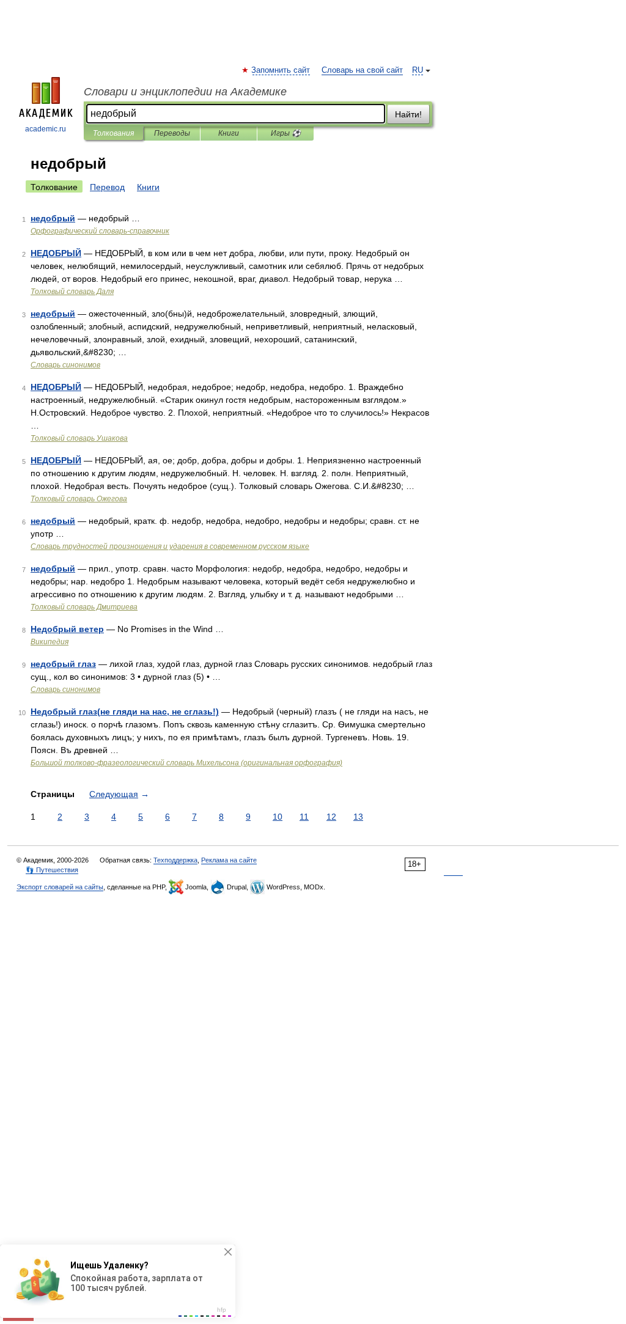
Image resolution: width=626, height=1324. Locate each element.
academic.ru (45, 129)
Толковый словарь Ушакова (79, 438)
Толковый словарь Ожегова (79, 499)
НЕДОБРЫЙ (56, 253)
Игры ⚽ (286, 133)
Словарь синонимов (65, 365)
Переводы (172, 133)
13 (358, 817)
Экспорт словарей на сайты (60, 887)
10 (277, 817)
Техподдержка (175, 860)
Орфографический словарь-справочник (100, 231)
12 (331, 817)
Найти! (408, 114)
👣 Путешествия (52, 869)
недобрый (53, 218)
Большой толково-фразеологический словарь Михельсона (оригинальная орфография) (186, 763)
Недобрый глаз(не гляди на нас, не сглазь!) (125, 711)
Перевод (107, 187)
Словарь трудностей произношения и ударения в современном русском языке (170, 546)
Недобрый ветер (67, 629)
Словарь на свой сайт (362, 70)
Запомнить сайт (281, 70)
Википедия (49, 642)
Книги (228, 133)
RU (417, 70)
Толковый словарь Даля (72, 291)
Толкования (113, 133)
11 (304, 817)
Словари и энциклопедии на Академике (185, 92)
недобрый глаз (63, 664)
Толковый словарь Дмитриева (84, 607)
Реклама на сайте (229, 860)
